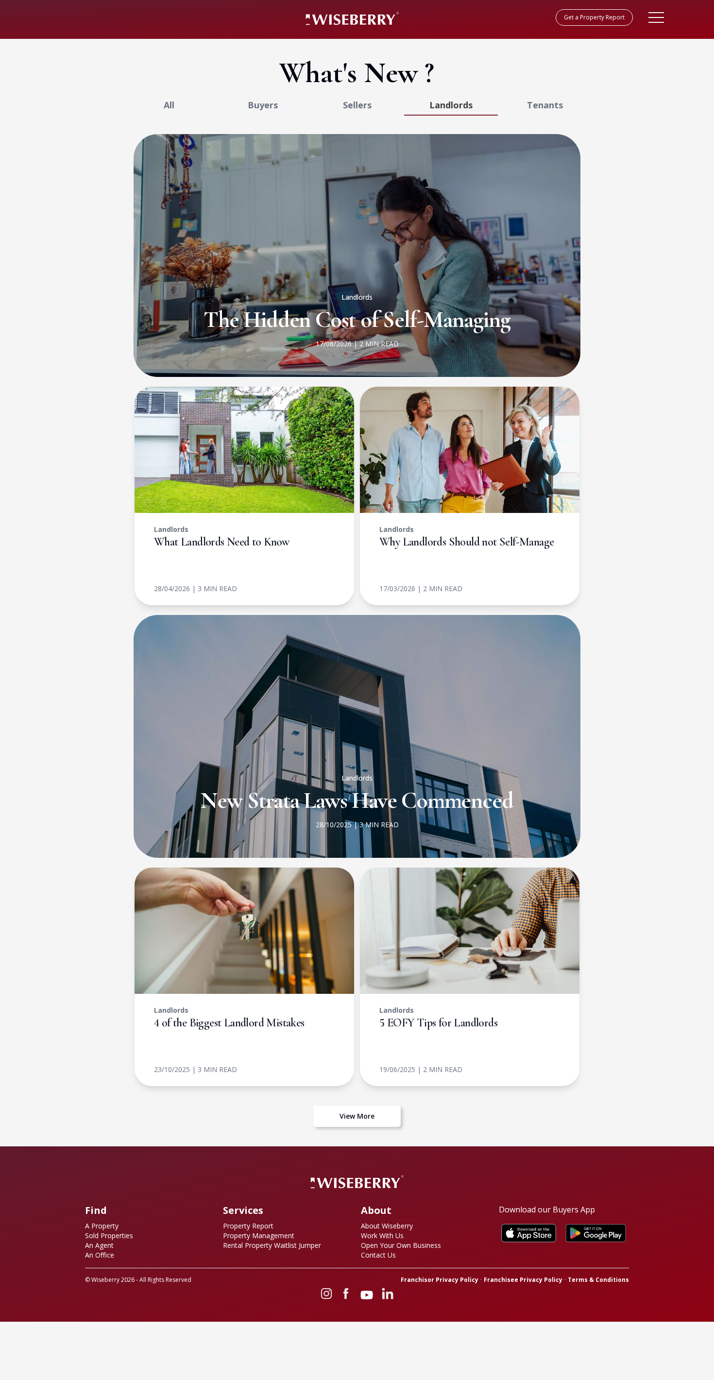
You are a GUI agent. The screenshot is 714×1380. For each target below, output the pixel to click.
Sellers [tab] (357, 105)
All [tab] (169, 105)
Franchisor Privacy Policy (439, 1280)
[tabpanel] (357, 630)
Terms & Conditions (598, 1280)
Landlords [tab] (451, 105)
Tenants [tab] (545, 105)
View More (357, 1116)
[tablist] (357, 105)
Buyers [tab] (263, 105)
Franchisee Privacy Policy (523, 1280)
